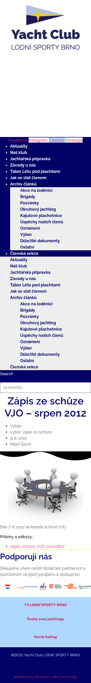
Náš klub (18, 152)
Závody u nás (23, 165)
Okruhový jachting (38, 209)
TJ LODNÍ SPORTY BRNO (46, 605)
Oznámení (30, 228)
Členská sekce (24, 253)
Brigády (27, 196)
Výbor (26, 234)
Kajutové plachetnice (41, 215)
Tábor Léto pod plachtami (35, 171)
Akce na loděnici (36, 190)
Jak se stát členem (28, 177)
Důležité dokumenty (40, 240)
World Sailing (45, 637)
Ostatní (27, 247)
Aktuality (19, 146)
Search (6, 374)
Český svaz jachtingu (45, 619)
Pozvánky (29, 203)
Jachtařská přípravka (30, 158)
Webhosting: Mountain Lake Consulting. (45, 677)
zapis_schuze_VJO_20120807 (37, 546)
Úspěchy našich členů (41, 222)
